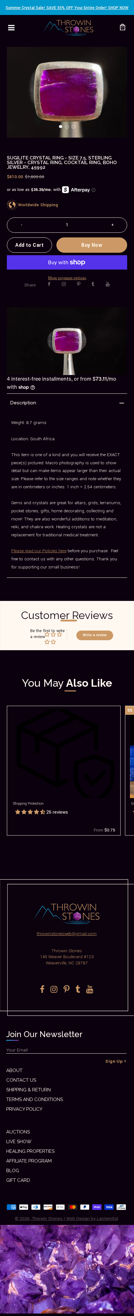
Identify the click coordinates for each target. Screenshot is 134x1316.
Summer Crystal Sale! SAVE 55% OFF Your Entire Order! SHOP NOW (67, 8)
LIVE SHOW (18, 1141)
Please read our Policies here (38, 551)
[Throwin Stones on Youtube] (108, 284)
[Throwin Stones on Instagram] (64, 284)
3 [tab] (75, 128)
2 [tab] (69, 128)
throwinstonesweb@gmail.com (67, 934)
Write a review (95, 635)
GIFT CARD (18, 1180)
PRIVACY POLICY (24, 1109)
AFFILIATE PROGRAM (29, 1161)
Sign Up (113, 1061)
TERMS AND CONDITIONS (34, 1099)
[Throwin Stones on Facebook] (49, 284)
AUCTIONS (18, 1132)
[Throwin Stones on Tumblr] (93, 284)
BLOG (12, 1170)
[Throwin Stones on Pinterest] (78, 284)
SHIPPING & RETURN (28, 1090)
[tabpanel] (67, 92)
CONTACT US (21, 1080)
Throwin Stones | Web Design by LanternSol (75, 1218)
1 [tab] (62, 128)
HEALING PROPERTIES (30, 1151)
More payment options (67, 277)
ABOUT (14, 1070)
